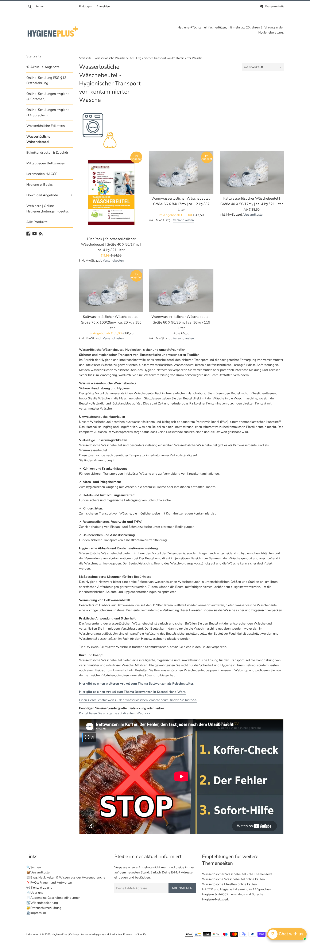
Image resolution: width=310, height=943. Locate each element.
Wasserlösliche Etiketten (45, 126)
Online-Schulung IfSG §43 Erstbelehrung (46, 80)
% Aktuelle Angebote (43, 67)
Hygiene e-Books (39, 184)
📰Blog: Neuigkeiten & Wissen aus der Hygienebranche (65, 877)
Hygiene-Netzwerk (215, 899)
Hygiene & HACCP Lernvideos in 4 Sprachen (233, 894)
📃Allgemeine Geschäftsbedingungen (53, 898)
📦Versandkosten (38, 872)
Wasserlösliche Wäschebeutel (38, 139)
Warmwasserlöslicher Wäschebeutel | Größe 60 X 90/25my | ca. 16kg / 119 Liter (181, 322)
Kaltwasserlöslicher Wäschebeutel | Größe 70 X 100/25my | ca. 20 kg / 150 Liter (111, 322)
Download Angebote (49, 195)
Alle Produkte (37, 222)
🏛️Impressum (36, 913)
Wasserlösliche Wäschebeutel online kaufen (233, 879)
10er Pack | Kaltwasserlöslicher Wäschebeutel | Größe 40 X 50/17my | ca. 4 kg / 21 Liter (111, 244)
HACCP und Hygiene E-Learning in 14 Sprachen (236, 889)
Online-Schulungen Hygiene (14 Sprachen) (47, 112)
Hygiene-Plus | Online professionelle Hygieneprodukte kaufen (87, 934)
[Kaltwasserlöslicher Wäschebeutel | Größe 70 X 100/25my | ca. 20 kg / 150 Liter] (111, 290)
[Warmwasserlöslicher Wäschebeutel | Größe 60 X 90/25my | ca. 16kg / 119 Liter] (181, 290)
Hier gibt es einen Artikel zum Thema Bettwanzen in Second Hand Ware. (132, 692)
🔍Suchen (33, 867)
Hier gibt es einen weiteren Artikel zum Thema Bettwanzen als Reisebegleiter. (136, 683)
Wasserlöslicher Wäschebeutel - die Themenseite (237, 874)
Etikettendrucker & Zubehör (47, 152)
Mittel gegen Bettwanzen (45, 163)
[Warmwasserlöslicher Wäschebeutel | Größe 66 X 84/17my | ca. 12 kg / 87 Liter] (181, 172)
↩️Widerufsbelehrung (42, 903)
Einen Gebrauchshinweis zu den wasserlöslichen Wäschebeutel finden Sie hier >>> (138, 700)
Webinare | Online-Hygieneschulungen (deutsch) (48, 209)
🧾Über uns (34, 893)
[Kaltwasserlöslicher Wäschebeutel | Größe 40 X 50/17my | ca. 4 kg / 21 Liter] (252, 172)
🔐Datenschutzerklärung (44, 908)
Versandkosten (113, 260)
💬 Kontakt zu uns (39, 887)
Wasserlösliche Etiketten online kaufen (229, 884)
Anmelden (103, 6)
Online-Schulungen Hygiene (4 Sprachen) (47, 96)
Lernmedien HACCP (41, 174)
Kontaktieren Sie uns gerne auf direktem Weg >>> (114, 713)
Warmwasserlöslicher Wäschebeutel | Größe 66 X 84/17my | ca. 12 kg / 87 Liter (181, 204)
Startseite (34, 56)
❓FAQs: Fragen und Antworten (49, 882)
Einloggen (85, 6)
